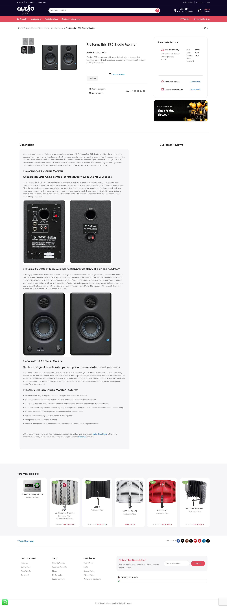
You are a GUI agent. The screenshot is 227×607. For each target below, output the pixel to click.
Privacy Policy (89, 575)
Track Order (88, 563)
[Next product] (207, 28)
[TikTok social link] (208, 541)
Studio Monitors (58, 579)
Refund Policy (89, 571)
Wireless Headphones (64, 518)
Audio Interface (32, 497)
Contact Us (25, 575)
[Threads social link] (191, 541)
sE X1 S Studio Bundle (194, 509)
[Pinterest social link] (138, 91)
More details (195, 82)
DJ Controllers (57, 575)
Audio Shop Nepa (100, 434)
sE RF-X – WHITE (130, 511)
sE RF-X (97, 507)
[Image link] (25, 541)
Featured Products (59, 567)
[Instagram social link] (187, 541)
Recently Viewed (58, 563)
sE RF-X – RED (162, 510)
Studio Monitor (57, 28)
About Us (24, 563)
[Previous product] (203, 28)
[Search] (157, 10)
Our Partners (26, 567)
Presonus (82, 437)
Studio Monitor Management (37, 28)
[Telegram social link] (144, 91)
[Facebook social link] (132, 91)
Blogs (54, 571)
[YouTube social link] (195, 541)
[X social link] (135, 91)
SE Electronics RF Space (64, 513)
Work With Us (26, 571)
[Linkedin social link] (141, 91)
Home (20, 28)
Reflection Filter (64, 516)
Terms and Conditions (92, 579)
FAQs (86, 567)
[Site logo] (25, 10)
